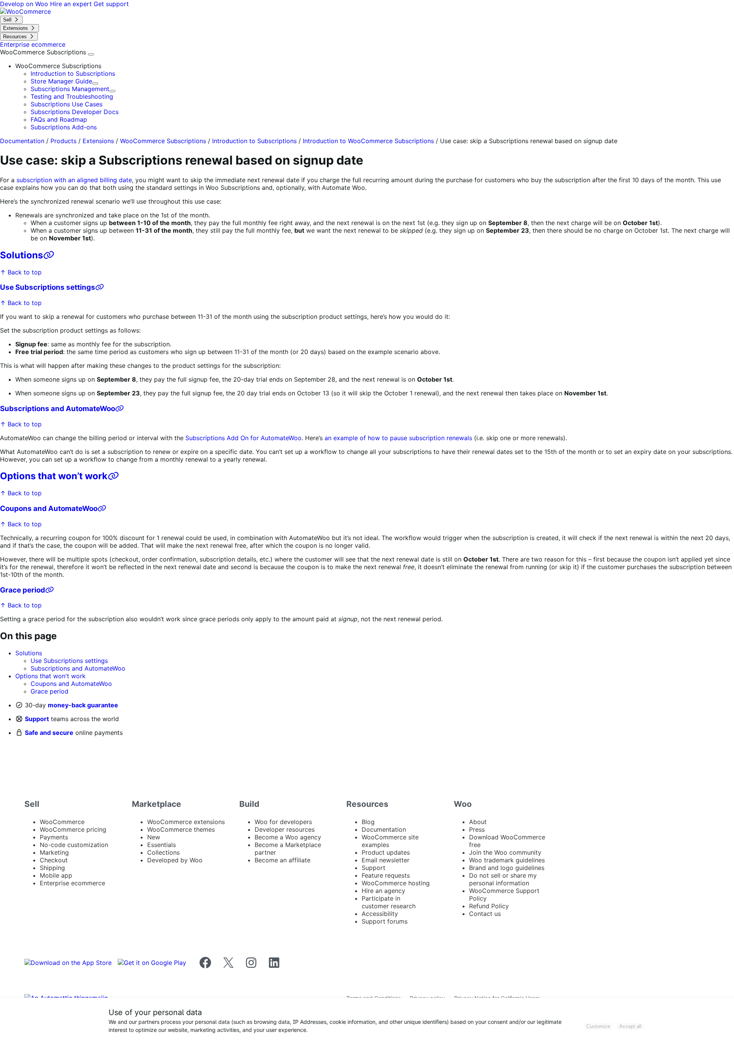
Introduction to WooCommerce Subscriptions (368, 141)
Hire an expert (72, 4)
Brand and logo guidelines (506, 868)
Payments (54, 837)
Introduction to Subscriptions (73, 73)
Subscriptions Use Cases (66, 104)
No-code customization (74, 845)
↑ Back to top (21, 272)
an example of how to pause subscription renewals (398, 438)
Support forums (385, 921)
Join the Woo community (505, 852)
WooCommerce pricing (73, 829)
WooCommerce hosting (396, 883)
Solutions (21, 255)
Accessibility (380, 913)
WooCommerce (62, 822)
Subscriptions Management (70, 89)
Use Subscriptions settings (47, 287)
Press (477, 829)
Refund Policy (489, 906)
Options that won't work (50, 676)
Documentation (22, 141)
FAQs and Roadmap (59, 119)
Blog (368, 822)
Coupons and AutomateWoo (48, 508)
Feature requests (386, 875)
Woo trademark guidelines (507, 860)
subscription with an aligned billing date (74, 180)
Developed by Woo (175, 860)
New (153, 837)
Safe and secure (49, 732)
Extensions (98, 141)
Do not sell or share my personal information (503, 879)
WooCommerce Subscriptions (44, 52)
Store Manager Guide (61, 81)
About (478, 822)
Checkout (54, 860)
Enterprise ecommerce (72, 883)
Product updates (386, 852)
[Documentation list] (91, 54)
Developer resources (285, 829)
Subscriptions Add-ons (64, 127)
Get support (111, 4)
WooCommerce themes (181, 829)
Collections (163, 852)
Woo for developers (283, 822)
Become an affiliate (282, 860)
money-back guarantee (83, 705)
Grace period (22, 590)
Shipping (52, 868)
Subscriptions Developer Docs (75, 112)
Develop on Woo (25, 4)
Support (37, 719)
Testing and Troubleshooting (72, 96)
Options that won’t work (53, 476)
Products (63, 141)
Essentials (161, 845)
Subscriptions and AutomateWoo (57, 408)
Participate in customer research (389, 902)
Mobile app (56, 875)
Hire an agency (383, 890)
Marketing (54, 852)
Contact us (485, 913)
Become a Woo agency (288, 837)
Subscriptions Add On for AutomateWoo (243, 438)
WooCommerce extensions (186, 822)
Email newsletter (385, 860)
